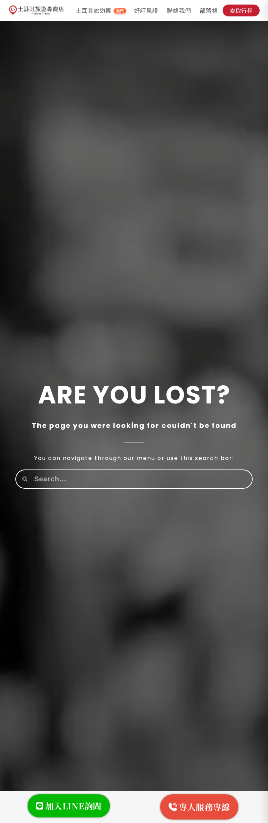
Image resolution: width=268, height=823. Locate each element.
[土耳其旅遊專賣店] (36, 10)
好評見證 (146, 10)
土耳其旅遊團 (99, 10)
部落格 (209, 10)
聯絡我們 (179, 10)
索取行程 (241, 10)
